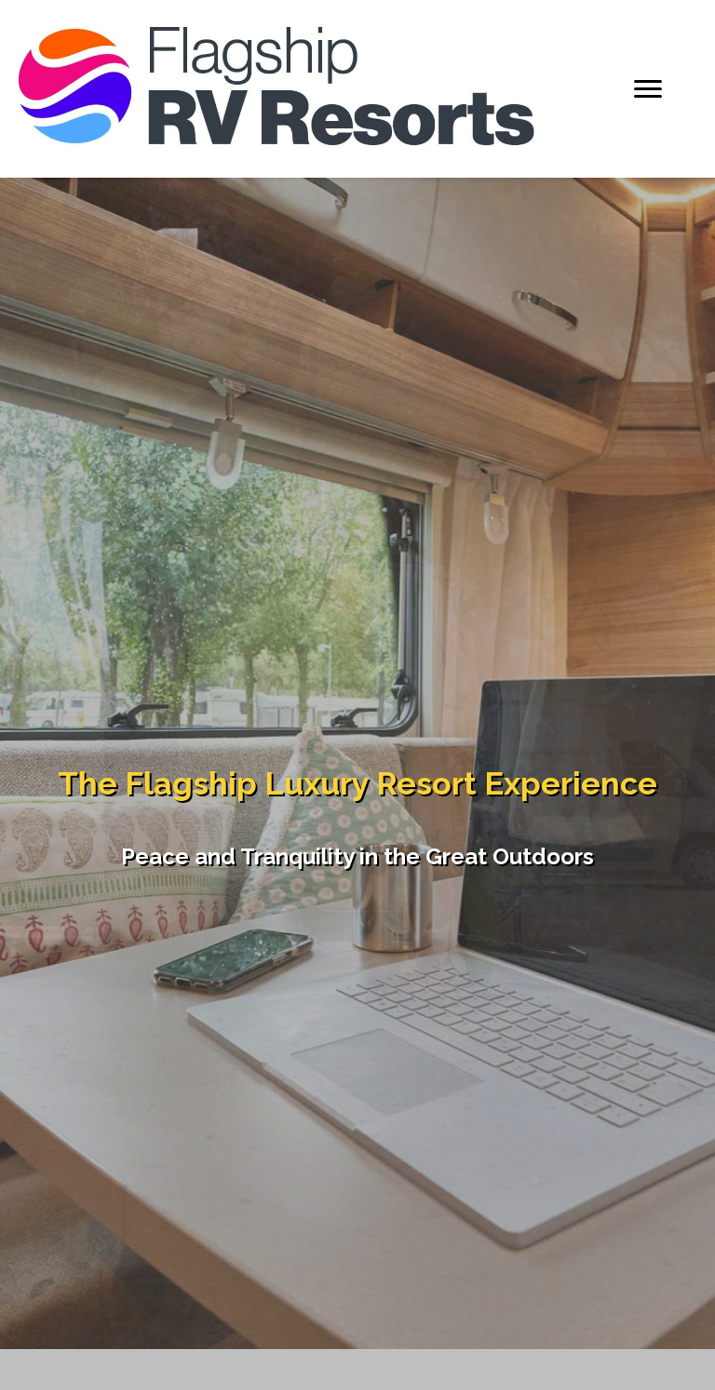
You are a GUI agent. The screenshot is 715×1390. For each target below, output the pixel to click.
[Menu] (648, 89)
